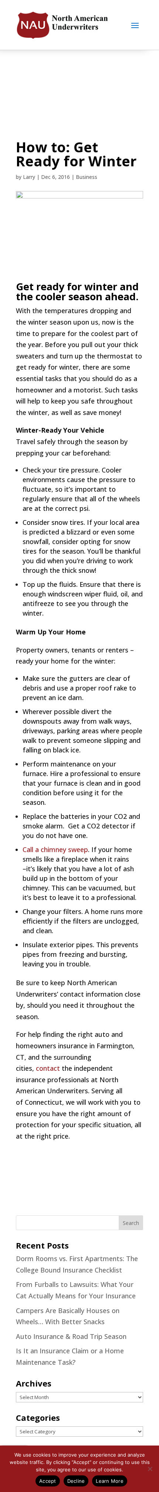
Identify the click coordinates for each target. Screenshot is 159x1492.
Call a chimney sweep (55, 849)
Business (86, 176)
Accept (47, 1481)
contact (48, 1068)
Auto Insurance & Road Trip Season (71, 1336)
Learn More (110, 1481)
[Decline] (149, 1468)
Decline (76, 1481)
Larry (29, 176)
